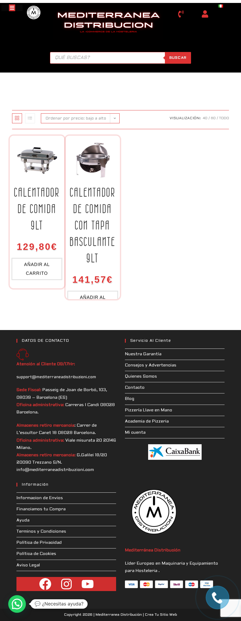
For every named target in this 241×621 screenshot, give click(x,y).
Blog (129, 398)
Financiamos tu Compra (41, 509)
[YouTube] (88, 584)
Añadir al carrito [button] (37, 269)
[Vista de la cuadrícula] (17, 118)
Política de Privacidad (39, 542)
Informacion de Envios (39, 498)
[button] (17, 604)
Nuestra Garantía (143, 354)
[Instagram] (66, 584)
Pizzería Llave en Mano (148, 410)
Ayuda (22, 520)
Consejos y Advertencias (150, 365)
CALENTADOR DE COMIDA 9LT (37, 209)
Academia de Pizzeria (147, 421)
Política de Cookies (36, 553)
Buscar (178, 57)
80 (213, 118)
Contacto (135, 387)
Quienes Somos (141, 376)
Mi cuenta (135, 432)
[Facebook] (45, 584)
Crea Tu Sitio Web (161, 614)
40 (205, 118)
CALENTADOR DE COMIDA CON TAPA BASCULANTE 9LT (93, 225)
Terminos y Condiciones (41, 531)
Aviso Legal (28, 565)
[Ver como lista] (30, 118)
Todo (224, 118)
